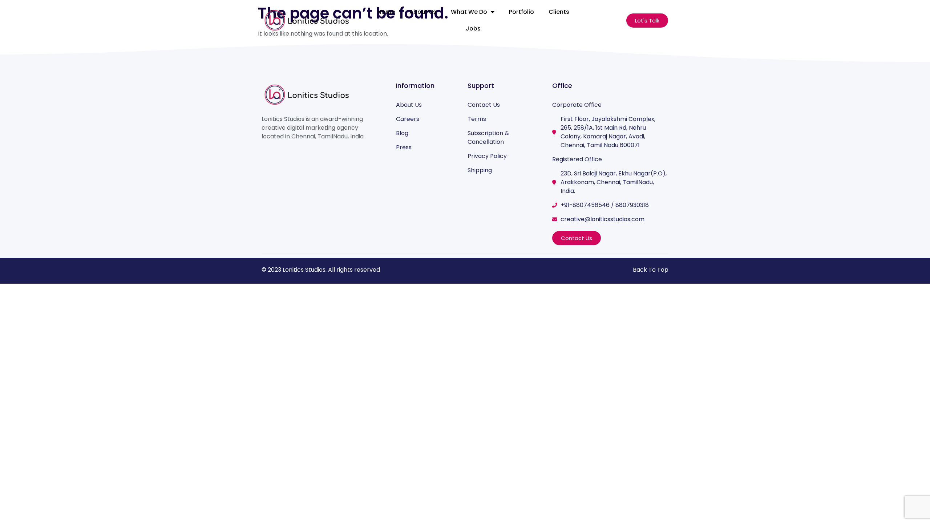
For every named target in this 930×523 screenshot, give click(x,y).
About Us (422, 12)
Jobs (473, 28)
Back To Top (650, 269)
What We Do (469, 12)
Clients (559, 12)
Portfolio (521, 12)
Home (386, 12)
